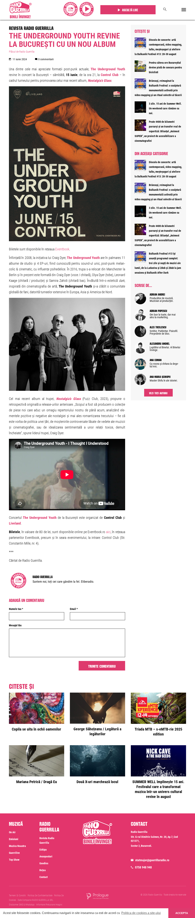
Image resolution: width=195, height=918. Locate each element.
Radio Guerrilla (43, 576)
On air (12, 832)
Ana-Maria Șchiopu (160, 376)
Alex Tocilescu (158, 327)
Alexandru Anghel (160, 343)
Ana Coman (155, 359)
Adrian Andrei (157, 294)
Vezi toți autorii (158, 392)
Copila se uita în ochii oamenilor (36, 729)
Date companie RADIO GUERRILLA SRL (35, 900)
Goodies (43, 863)
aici (108, 532)
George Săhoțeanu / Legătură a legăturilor (97, 731)
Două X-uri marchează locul (97, 781)
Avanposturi (45, 856)
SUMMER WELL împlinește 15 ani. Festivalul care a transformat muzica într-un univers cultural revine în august (158, 789)
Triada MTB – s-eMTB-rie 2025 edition (158, 731)
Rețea (42, 870)
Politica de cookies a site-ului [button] (141, 913)
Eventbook (62, 249)
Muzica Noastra (17, 846)
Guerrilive (14, 852)
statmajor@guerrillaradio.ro (152, 860)
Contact (43, 877)
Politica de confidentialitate (40, 895)
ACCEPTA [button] (181, 913)
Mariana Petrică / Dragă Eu (36, 781)
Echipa (43, 849)
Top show (14, 859)
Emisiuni (13, 839)
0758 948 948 (143, 867)
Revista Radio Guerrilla (31, 27)
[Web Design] (97, 895)
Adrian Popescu (158, 310)
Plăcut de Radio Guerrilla (21, 51)
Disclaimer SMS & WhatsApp (21, 904)
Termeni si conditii (17, 895)
